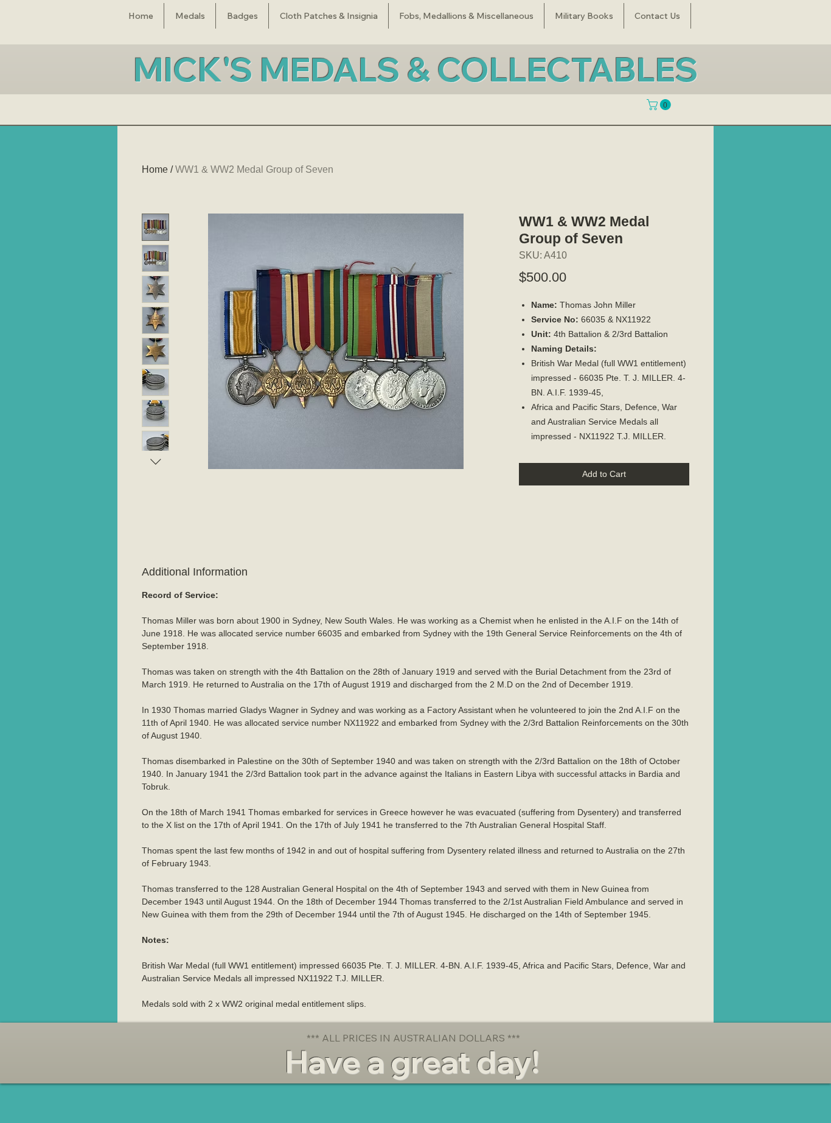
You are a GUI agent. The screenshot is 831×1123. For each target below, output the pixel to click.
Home (155, 169)
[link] (660, 104)
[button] (189, 16)
